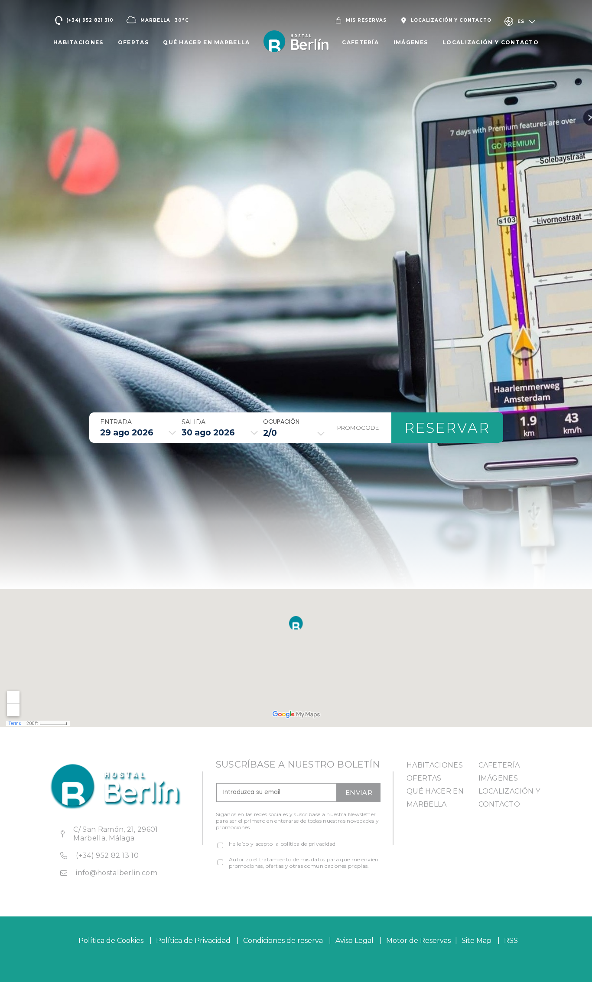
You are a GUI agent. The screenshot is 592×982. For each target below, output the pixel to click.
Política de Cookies (110, 940)
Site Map (477, 940)
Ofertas (424, 778)
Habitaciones (435, 765)
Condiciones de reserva (283, 940)
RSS (511, 940)
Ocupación (281, 421)
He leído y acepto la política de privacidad (282, 843)
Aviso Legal (354, 940)
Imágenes (498, 778)
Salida (193, 422)
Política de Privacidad (193, 940)
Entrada (116, 422)
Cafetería (499, 765)
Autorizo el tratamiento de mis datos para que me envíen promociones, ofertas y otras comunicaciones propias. (304, 862)
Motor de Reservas (418, 940)
